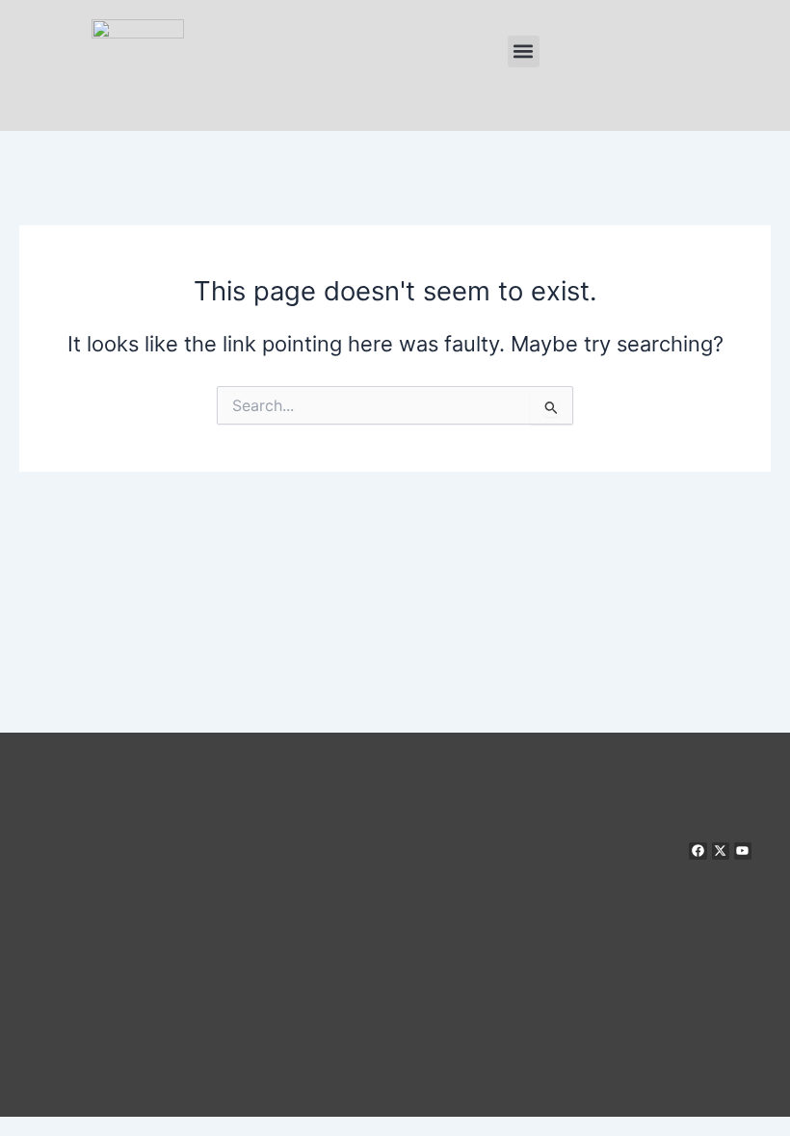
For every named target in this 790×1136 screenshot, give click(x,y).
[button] (524, 51)
